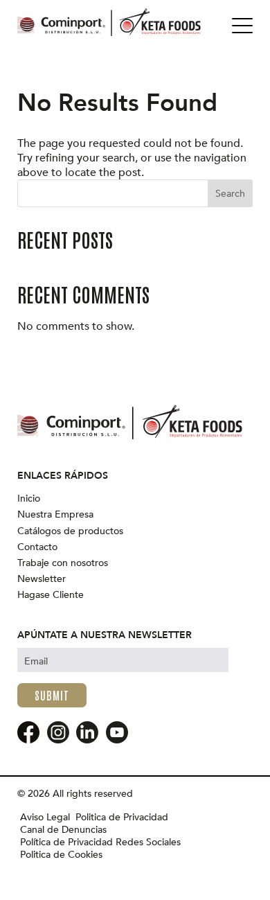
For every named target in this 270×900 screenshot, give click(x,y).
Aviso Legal (45, 817)
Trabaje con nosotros (62, 563)
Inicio (28, 499)
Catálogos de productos (70, 531)
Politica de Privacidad (121, 817)
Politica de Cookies (61, 855)
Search (230, 193)
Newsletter (41, 579)
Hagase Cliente (50, 595)
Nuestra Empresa (55, 515)
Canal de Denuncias (63, 830)
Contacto (37, 547)
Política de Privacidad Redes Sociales (100, 842)
